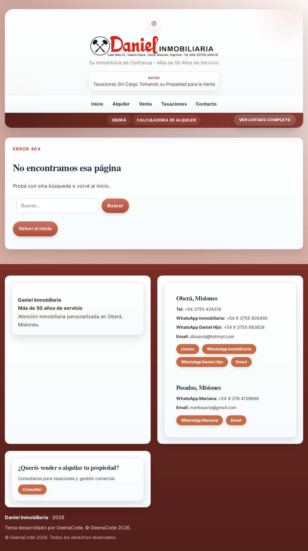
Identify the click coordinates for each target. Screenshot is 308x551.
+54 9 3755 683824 (244, 327)
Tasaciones (174, 104)
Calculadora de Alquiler (166, 120)
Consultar (32, 489)
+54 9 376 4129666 (238, 398)
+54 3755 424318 (203, 309)
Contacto (206, 104)
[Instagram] (154, 23)
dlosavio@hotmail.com (212, 336)
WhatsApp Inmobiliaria (229, 348)
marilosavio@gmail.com (213, 407)
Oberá (119, 120)
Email (241, 361)
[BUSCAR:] (57, 206)
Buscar (115, 205)
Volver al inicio (35, 228)
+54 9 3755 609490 (247, 318)
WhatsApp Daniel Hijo (202, 361)
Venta (145, 104)
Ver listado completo (265, 120)
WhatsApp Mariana (199, 420)
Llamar (187, 348)
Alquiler (121, 104)
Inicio (97, 104)
